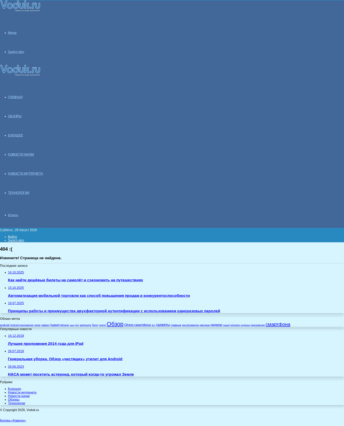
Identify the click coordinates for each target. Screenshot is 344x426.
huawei (55, 325)
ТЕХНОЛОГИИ (18, 192)
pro (77, 325)
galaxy (45, 325)
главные (176, 325)
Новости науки (19, 396)
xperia (102, 325)
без (153, 325)
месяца (205, 325)
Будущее (14, 389)
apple (37, 325)
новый (226, 325)
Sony (95, 325)
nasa (72, 325)
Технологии (16, 403)
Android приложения (22, 325)
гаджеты (163, 325)
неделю (216, 325)
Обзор (115, 324)
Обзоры (14, 399)
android (5, 325)
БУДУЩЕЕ (15, 135)
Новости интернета (25, 173)
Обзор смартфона (137, 325)
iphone (64, 325)
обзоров (235, 325)
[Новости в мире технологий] (20, 10)
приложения (258, 325)
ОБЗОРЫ (15, 116)
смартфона (278, 324)
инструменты (190, 325)
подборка (245, 325)
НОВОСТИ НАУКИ (21, 154)
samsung (85, 325)
